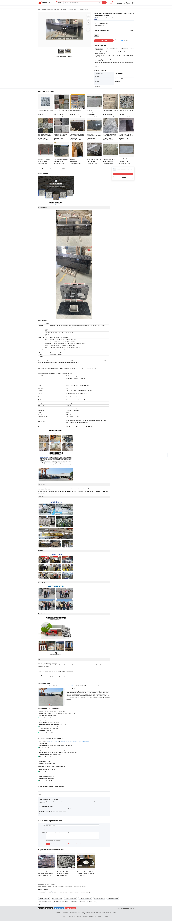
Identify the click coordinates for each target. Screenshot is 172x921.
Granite (49, 892)
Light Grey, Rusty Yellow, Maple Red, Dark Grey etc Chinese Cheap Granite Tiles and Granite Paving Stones (61, 111)
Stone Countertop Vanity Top (76, 741)
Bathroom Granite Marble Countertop (79, 901)
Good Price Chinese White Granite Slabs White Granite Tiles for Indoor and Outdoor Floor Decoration (94, 158)
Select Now (131, 30)
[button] (100, 2)
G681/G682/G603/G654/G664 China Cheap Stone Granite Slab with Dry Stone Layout (44, 135)
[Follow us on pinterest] (131, 908)
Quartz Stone (86, 741)
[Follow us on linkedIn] (133, 908)
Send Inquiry (104, 40)
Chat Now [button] (125, 40)
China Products (65, 912)
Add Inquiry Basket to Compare (64, 56)
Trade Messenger (59, 908)
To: (44, 829)
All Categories (42, 6)
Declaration (100, 916)
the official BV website (68, 686)
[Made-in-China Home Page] (45, 2)
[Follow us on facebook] (124, 908)
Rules (133, 6)
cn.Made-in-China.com (99, 913)
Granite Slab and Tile (64, 741)
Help (110, 6)
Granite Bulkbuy (92, 901)
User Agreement (93, 916)
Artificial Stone (42, 892)
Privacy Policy (106, 916)
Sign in (133, 3)
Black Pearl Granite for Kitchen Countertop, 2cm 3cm (76, 158)
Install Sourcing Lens (71, 908)
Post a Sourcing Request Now (75, 843)
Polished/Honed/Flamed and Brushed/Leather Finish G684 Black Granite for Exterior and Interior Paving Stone (126, 135)
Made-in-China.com (80, 913)
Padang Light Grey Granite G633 (126, 158)
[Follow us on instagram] (128, 908)
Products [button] (59, 2)
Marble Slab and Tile (54, 741)
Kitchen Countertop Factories (85, 898)
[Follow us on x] (126, 908)
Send (48, 843)
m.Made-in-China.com (89, 913)
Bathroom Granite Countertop (45, 901)
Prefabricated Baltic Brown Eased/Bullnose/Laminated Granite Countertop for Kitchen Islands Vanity (45, 873)
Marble (48, 741)
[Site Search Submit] (104, 2)
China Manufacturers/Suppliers (75, 912)
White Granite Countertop (113, 898)
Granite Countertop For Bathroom (61, 901)
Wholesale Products (86, 912)
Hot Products (58, 912)
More (39, 904)
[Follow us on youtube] (129, 908)
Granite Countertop (84, 9)
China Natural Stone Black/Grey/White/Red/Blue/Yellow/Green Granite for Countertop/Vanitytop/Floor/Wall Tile (61, 158)
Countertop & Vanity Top (73, 9)
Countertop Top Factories (44, 898)
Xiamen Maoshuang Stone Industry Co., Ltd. (106, 17)
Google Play (49, 908)
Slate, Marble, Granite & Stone (60, 9)
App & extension (118, 6)
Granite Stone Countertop (99, 898)
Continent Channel (101, 912)
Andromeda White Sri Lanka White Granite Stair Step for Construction (110, 158)
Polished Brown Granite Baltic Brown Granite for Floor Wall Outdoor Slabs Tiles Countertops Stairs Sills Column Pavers (44, 158)
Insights (114, 912)
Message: (43, 832)
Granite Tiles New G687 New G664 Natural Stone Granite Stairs (126, 111)
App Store (41, 908)
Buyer (103, 6)
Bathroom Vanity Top (85, 892)
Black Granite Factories (57, 898)
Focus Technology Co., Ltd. (77, 916)
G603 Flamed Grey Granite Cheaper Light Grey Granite (45, 111)
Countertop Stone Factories (70, 898)
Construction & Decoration (47, 9)
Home (39, 9)
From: (44, 825)
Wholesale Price (94, 912)
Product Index (108, 912)
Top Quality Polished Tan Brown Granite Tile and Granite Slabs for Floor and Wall (77, 135)
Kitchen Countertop (63, 892)
